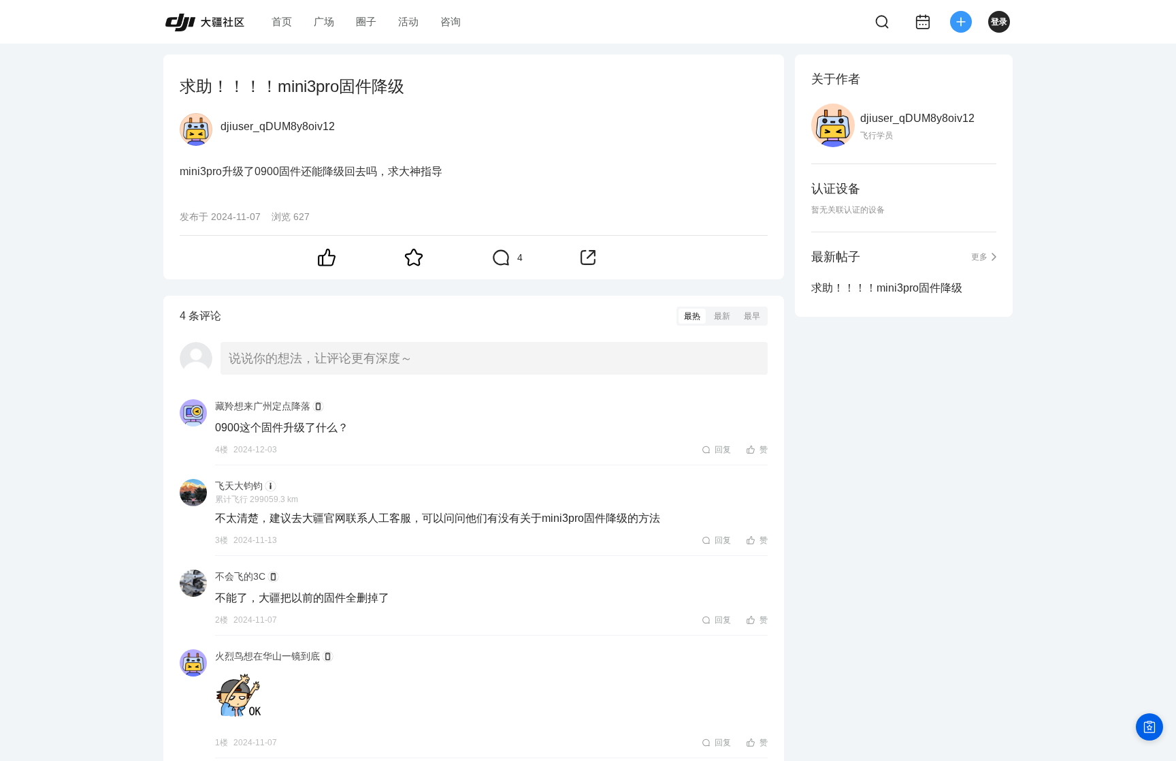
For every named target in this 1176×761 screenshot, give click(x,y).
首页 (282, 21)
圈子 (366, 21)
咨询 (450, 21)
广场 (324, 21)
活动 (408, 21)
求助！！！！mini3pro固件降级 (886, 288)
